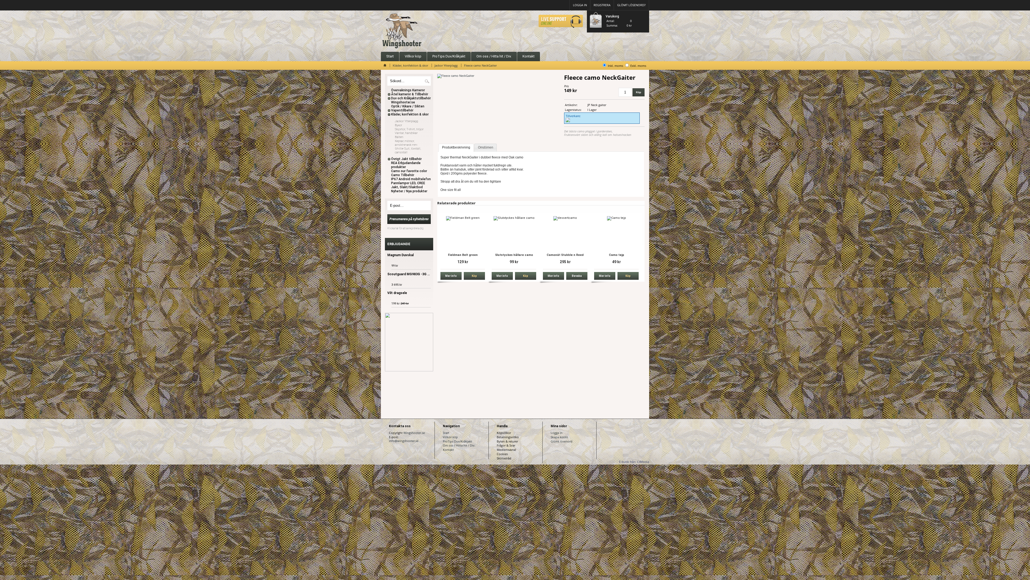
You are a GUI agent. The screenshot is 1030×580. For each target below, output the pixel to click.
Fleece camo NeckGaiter (480, 65)
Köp (474, 275)
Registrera (602, 5)
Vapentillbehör (402, 110)
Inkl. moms (615, 66)
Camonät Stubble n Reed (565, 255)
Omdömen (485, 147)
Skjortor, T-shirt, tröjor (409, 129)
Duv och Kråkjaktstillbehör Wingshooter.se (411, 100)
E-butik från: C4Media (634, 462)
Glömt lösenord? (631, 5)
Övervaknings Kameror (408, 90)
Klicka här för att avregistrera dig (405, 228)
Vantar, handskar (406, 133)
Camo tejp (616, 255)
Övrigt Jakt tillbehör (406, 159)
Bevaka (577, 275)
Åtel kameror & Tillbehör (409, 94)
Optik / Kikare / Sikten (407, 106)
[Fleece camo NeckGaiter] (455, 76)
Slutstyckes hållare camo (514, 255)
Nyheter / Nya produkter (409, 191)
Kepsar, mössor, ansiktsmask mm (406, 143)
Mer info (451, 275)
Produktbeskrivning (456, 147)
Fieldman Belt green (463, 255)
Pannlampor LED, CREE (408, 183)
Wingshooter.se (414, 433)
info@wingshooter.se (403, 441)
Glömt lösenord (561, 441)
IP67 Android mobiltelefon (411, 179)
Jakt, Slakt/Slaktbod (407, 187)
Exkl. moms (638, 66)
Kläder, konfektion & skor (410, 65)
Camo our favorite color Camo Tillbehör (409, 173)
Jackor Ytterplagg (446, 65)
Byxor (398, 125)
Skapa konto (559, 437)
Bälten (399, 137)
